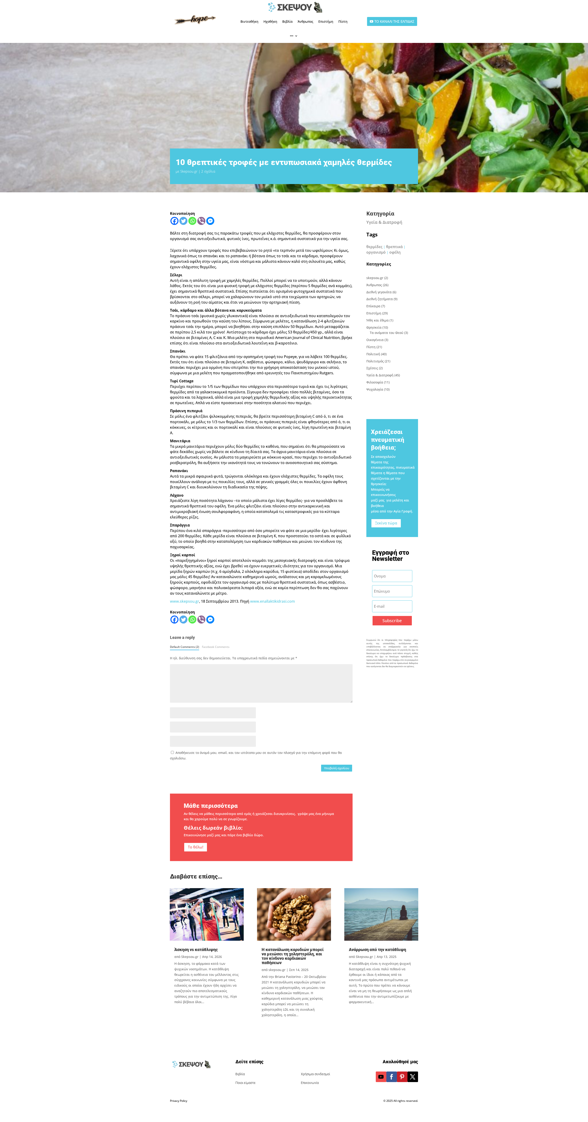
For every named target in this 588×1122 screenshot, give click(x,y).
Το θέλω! (195, 847)
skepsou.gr (374, 278)
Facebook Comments (215, 647)
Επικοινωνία (310, 1083)
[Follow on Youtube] (381, 1077)
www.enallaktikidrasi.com (272, 601)
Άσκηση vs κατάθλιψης (196, 949)
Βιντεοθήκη (249, 21)
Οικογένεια (375, 340)
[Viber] (201, 221)
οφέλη (395, 252)
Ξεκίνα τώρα (386, 523)
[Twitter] (183, 221)
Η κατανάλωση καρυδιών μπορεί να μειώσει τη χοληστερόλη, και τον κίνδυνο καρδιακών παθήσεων (293, 956)
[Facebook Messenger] (210, 221)
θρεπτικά (394, 246)
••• (291, 36)
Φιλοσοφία (374, 382)
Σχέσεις (372, 368)
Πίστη (343, 21)
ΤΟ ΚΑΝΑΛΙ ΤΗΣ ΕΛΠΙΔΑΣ (394, 21)
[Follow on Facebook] (391, 1077)
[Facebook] (174, 221)
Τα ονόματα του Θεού (386, 332)
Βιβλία (287, 21)
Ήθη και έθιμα (377, 320)
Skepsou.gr (189, 171)
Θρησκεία (374, 327)
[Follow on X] (412, 1077)
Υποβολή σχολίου (336, 768)
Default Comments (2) (184, 647)
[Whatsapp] (192, 221)
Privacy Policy (178, 1101)
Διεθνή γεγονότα (379, 292)
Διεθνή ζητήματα (379, 299)
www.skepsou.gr (184, 601)
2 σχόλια (208, 171)
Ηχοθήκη (270, 21)
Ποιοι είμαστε (245, 1083)
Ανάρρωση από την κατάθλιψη (377, 949)
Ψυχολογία (374, 389)
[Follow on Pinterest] (402, 1077)
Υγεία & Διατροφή (384, 222)
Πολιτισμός (375, 361)
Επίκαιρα (373, 306)
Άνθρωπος (305, 21)
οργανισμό (376, 252)
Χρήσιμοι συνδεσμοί (315, 1074)
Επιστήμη (325, 21)
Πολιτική (373, 354)
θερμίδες (374, 246)
